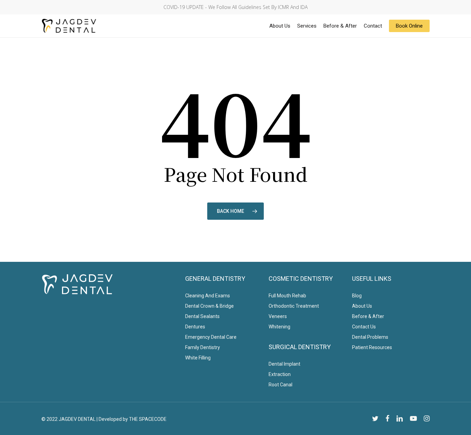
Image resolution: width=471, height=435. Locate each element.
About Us (362, 306)
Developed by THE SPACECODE (133, 419)
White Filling (198, 357)
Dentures (195, 326)
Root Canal (280, 384)
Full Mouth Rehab (287, 295)
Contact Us (364, 326)
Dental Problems (370, 337)
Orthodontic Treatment (294, 306)
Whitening (279, 326)
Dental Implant (284, 364)
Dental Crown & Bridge (209, 306)
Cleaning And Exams (207, 295)
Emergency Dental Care (211, 337)
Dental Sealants (202, 316)
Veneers (278, 316)
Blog (357, 295)
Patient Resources (372, 347)
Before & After (368, 316)
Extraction (280, 374)
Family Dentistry (202, 347)
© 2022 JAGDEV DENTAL (68, 419)
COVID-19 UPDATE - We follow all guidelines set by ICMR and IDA (235, 7)
